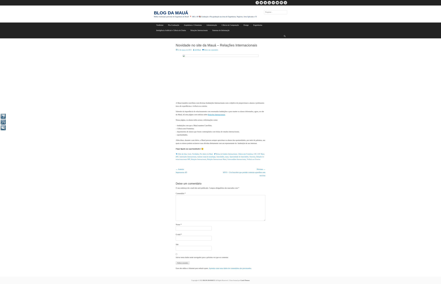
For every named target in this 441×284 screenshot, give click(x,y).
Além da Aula (182, 154)
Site (177, 244)
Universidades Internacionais (236, 159)
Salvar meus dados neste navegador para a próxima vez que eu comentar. (202, 257)
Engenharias (257, 25)
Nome (179, 225)
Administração (211, 25)
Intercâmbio (220, 157)
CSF (255, 154)
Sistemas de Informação (220, 30)
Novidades (195, 154)
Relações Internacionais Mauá (216, 159)
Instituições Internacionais (188, 157)
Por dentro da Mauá (206, 154)
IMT (177, 157)
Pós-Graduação (173, 25)
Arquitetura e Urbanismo (193, 25)
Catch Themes (245, 280)
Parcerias (252, 157)
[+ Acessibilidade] (3, 127)
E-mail (179, 234)
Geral (189, 154)
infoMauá (198, 50)
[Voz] (3, 122)
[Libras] (3, 116)
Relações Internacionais (199, 30)
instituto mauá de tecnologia (206, 157)
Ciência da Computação (230, 25)
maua (227, 157)
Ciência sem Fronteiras (245, 154)
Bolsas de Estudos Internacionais (226, 154)
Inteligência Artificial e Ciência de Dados (171, 30)
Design (246, 25)
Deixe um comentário (211, 50)
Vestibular (159, 25)
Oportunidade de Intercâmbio (239, 157)
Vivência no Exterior (253, 159)
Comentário (181, 193)
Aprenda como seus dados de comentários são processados (230, 268)
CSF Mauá (260, 154)
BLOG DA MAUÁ (171, 12)
